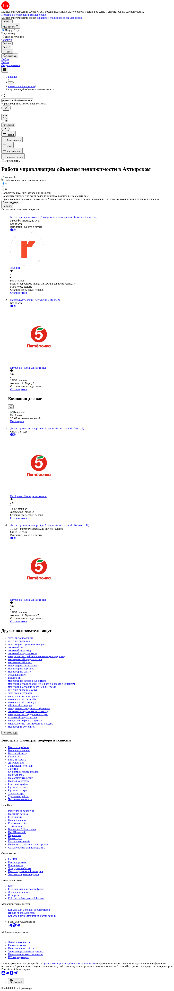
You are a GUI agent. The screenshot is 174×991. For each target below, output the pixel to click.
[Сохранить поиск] (4, 117)
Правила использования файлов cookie (59, 17)
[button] (5, 59)
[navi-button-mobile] (4, 70)
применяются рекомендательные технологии (69, 963)
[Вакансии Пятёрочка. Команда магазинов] (90, 337)
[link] (7, 51)
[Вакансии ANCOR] (90, 249)
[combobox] (17, 100)
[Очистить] (6, 108)
